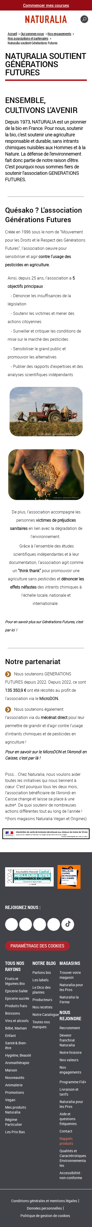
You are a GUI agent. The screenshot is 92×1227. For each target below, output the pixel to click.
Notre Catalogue (45, 1015)
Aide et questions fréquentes (68, 1119)
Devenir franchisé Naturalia (67, 1040)
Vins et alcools (17, 1021)
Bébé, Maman (16, 1028)
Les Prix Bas (15, 1132)
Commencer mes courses (46, 5)
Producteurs (42, 1000)
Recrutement (70, 1028)
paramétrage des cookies (37, 946)
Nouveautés (14, 1078)
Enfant (10, 1036)
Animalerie (13, 1085)
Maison (11, 1070)
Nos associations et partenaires (28, 38)
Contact (66, 1131)
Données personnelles (44, 1208)
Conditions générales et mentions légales (44, 1201)
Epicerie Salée (16, 991)
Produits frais (16, 1006)
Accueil (12, 33)
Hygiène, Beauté (18, 1055)
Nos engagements (59, 33)
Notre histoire (71, 1052)
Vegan (10, 1100)
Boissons (12, 1013)
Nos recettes (42, 1007)
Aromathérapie (17, 1063)
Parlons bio (41, 973)
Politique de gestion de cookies (45, 1216)
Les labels (40, 980)
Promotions (14, 1092)
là (36, 758)
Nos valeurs (69, 1060)
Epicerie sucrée (17, 998)
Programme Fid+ (73, 1082)
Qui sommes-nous (32, 33)
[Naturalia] (46, 19)
